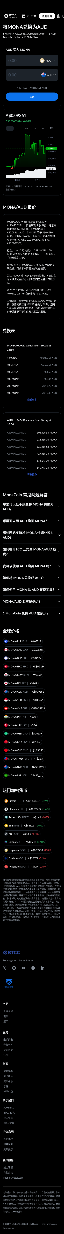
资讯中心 (8, 1081)
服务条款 (8, 1144)
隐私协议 (8, 1139)
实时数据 (8, 1049)
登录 (34, 16)
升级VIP (7, 1044)
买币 (32, 96)
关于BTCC (8, 1107)
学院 (5, 1086)
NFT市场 (8, 1091)
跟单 (5, 1021)
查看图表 (10, 189)
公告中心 (8, 1117)
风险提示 (8, 1149)
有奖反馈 (8, 1172)
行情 (5, 1054)
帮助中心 (8, 1076)
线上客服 (8, 1167)
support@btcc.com (13, 1177)
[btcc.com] (11, 16)
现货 (5, 1016)
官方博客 (8, 1070)
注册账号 (47, 16)
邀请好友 (8, 1039)
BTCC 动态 (9, 1112)
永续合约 (8, 1011)
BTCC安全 (8, 1122)
